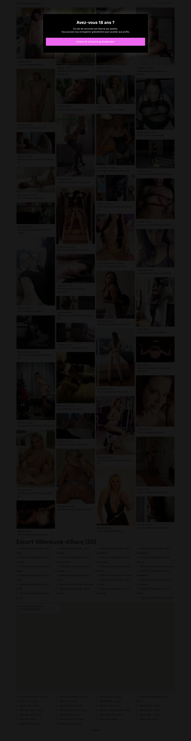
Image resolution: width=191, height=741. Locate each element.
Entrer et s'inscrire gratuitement (95, 41)
